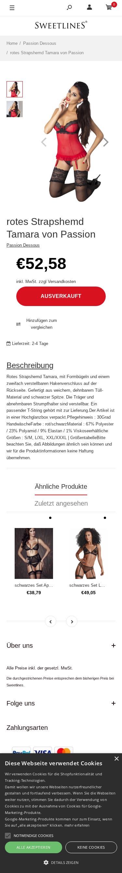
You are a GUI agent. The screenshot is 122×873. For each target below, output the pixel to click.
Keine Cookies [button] (91, 847)
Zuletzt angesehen (61, 503)
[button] (61, 862)
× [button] (116, 758)
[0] (109, 8)
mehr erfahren (77, 825)
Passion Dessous (23, 245)
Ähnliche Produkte (61, 486)
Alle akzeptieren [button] (33, 847)
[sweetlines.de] (61, 25)
